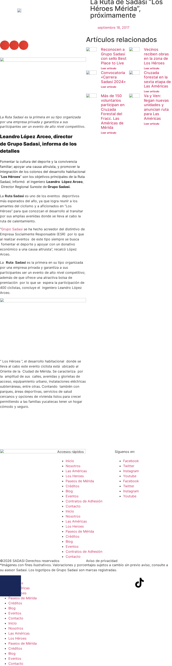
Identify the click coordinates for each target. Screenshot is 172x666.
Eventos (72, 496)
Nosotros (73, 466)
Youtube (129, 476)
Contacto (73, 506)
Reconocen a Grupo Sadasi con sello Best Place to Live (113, 56)
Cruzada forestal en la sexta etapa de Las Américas (157, 79)
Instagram (131, 471)
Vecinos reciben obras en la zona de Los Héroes (156, 56)
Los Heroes (75, 476)
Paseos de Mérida (80, 481)
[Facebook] (93, 582)
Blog (69, 491)
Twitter (128, 466)
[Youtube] (128, 582)
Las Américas (76, 471)
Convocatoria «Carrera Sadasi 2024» (113, 77)
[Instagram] (116, 582)
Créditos (72, 486)
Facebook (131, 461)
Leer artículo (108, 68)
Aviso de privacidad (101, 561)
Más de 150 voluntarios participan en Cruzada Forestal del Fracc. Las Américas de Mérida (113, 112)
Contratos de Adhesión (84, 501)
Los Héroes (17, 638)
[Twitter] (105, 582)
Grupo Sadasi (12, 229)
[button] (4, 45)
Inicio (70, 461)
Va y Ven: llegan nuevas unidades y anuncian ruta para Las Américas (156, 107)
